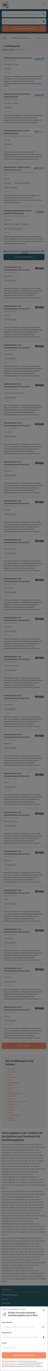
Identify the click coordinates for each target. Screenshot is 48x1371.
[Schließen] (44, 1310)
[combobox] (22, 1327)
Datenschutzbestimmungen (10, 1363)
